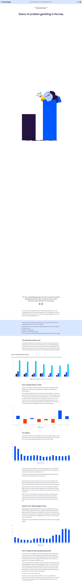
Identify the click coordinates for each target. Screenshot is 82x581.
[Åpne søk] (77, 2)
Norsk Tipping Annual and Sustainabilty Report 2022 (41, 2)
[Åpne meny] (80, 1)
